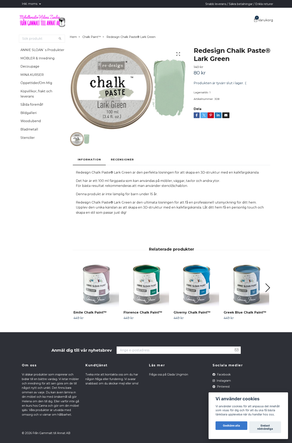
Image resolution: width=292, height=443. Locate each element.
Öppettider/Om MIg (36, 83)
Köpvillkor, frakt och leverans (36, 93)
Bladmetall (29, 129)
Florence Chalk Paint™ (143, 312)
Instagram (223, 380)
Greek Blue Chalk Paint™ (245, 312)
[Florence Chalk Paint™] (146, 284)
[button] (267, 287)
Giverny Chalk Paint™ (192, 312)
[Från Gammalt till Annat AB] (42, 20)
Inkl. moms (30, 4)
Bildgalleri (28, 113)
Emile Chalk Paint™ (90, 312)
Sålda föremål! (31, 104)
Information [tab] (89, 159)
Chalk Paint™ (91, 37)
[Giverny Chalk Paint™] (196, 284)
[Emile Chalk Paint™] (96, 284)
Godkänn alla (231, 425)
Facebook (223, 374)
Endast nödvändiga (265, 427)
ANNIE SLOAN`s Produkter (42, 50)
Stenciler (27, 138)
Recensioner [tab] (122, 159)
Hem (73, 37)
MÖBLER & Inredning (37, 58)
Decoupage (29, 66)
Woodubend (30, 121)
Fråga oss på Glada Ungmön (168, 374)
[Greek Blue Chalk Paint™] (246, 284)
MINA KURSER (32, 75)
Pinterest (223, 386)
